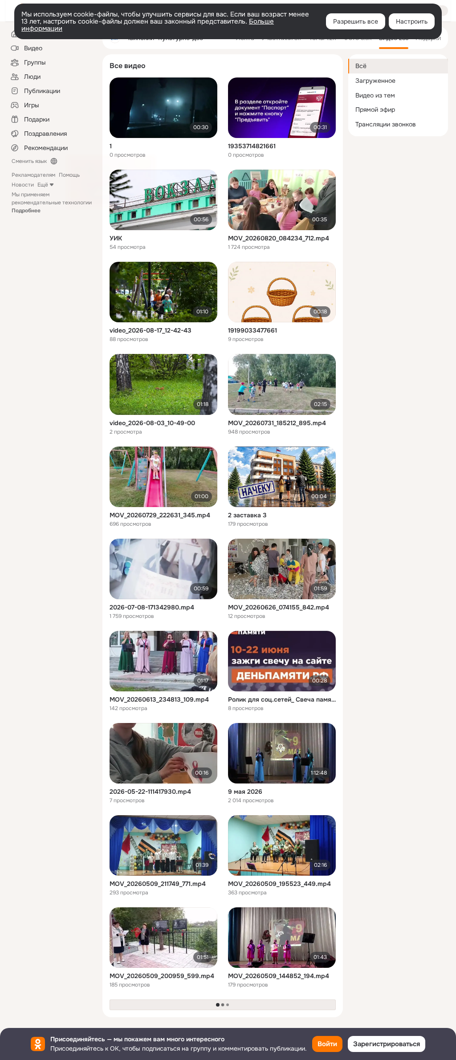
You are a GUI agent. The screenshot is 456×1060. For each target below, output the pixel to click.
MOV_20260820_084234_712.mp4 (278, 238)
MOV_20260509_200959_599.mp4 (162, 976)
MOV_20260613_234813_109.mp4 (159, 699)
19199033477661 (252, 330)
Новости (23, 184)
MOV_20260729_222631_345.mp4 (160, 515)
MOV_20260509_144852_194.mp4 (278, 976)
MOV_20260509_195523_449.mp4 (279, 884)
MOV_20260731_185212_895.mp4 (277, 423)
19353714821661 (252, 146)
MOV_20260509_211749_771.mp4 (158, 884)
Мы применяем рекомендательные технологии (52, 202)
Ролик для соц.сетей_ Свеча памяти (282, 699)
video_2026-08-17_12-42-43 (150, 330)
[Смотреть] (163, 107)
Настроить (412, 21)
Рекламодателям (33, 175)
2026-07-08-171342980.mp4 (152, 607)
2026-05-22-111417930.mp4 (150, 792)
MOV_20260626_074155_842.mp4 (278, 607)
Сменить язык (29, 161)
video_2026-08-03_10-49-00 (152, 423)
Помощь (69, 175)
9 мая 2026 (245, 792)
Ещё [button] (42, 184)
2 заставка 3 (247, 515)
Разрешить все (355, 21)
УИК (116, 238)
